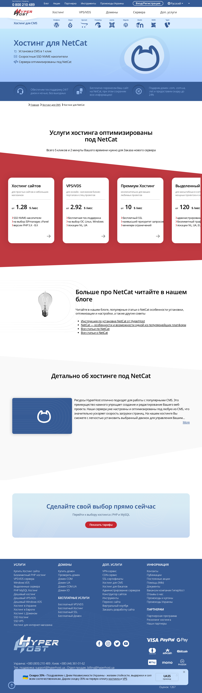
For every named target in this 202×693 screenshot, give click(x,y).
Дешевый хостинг (24, 594)
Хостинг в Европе (24, 609)
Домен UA (64, 582)
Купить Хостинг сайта (26, 571)
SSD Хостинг (21, 617)
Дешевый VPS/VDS (25, 598)
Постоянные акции (158, 578)
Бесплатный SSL (67, 612)
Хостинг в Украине (25, 605)
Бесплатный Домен (69, 616)
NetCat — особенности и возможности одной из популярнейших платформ (133, 325)
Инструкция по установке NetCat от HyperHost (113, 321)
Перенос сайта (111, 602)
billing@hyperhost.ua (100, 668)
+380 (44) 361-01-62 (72, 663)
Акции (56, 3)
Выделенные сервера (27, 586)
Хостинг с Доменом (25, 613)
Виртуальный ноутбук (115, 605)
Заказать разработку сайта (118, 609)
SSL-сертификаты (112, 578)
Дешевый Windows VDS (28, 602)
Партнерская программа (162, 616)
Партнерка (70, 3)
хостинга (114, 678)
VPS (125, 678)
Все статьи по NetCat (95, 329)
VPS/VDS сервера (24, 578)
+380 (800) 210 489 (38, 663)
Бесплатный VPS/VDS (70, 604)
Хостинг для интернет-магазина (33, 625)
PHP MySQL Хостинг (26, 590)
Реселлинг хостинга (159, 619)
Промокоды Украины (112, 3)
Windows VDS (22, 582)
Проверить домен (69, 575)
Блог (46, 3)
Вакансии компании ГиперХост (165, 590)
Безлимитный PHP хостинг (30, 575)
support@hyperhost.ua (50, 668)
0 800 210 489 (23, 5)
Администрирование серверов (121, 590)
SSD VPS (19, 621)
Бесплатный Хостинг (70, 608)
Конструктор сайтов (114, 594)
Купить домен (66, 571)
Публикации (154, 575)
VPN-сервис (109, 571)
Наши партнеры (157, 623)
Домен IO (64, 590)
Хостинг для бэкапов (114, 586)
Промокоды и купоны (160, 598)
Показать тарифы (101, 524)
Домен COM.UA (67, 586)
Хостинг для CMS (112, 582)
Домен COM (65, 578)
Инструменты (88, 3)
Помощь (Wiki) (155, 582)
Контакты (152, 571)
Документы (153, 586)
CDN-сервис (109, 575)
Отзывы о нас (155, 594)
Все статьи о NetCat (94, 333)
